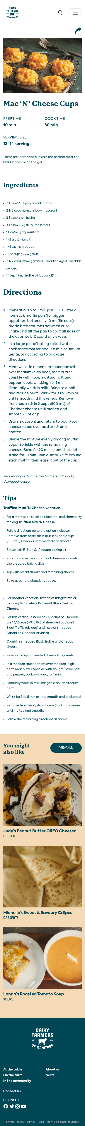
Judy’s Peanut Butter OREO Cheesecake (43, 831)
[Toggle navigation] (76, 12)
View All (66, 747)
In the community (17, 1081)
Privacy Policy (15, 1122)
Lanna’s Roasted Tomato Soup (33, 994)
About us (53, 1069)
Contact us (12, 1091)
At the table (12, 1069)
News (50, 1075)
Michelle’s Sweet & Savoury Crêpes (37, 913)
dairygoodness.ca (16, 481)
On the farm (12, 1075)
